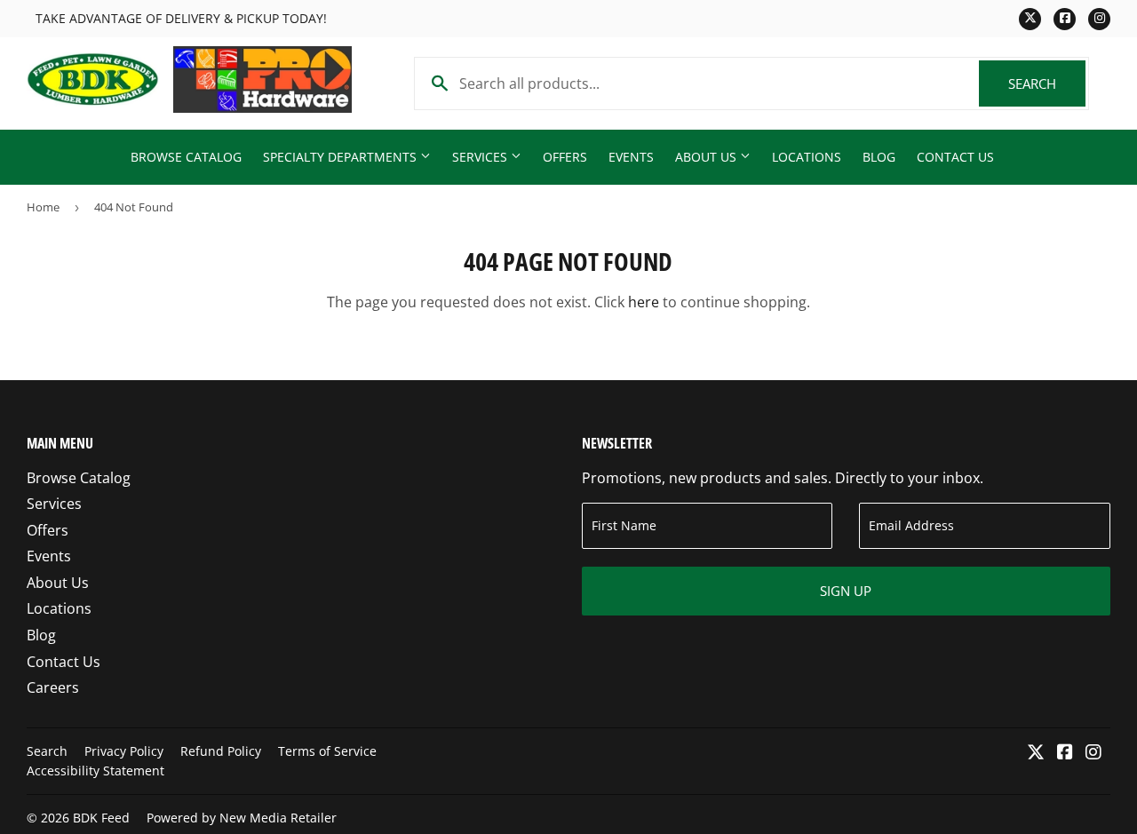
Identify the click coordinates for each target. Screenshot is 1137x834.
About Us (707, 156)
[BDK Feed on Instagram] (1093, 753)
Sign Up (845, 591)
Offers (565, 156)
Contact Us (955, 156)
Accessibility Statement (95, 770)
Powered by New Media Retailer (242, 817)
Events (631, 156)
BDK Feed (101, 817)
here (643, 302)
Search (1046, 83)
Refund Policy (220, 751)
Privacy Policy (123, 751)
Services (481, 156)
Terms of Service (327, 751)
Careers (53, 687)
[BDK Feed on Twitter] (1036, 753)
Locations (806, 156)
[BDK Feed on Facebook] (1065, 753)
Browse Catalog (186, 156)
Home (43, 207)
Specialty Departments (341, 156)
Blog (879, 156)
